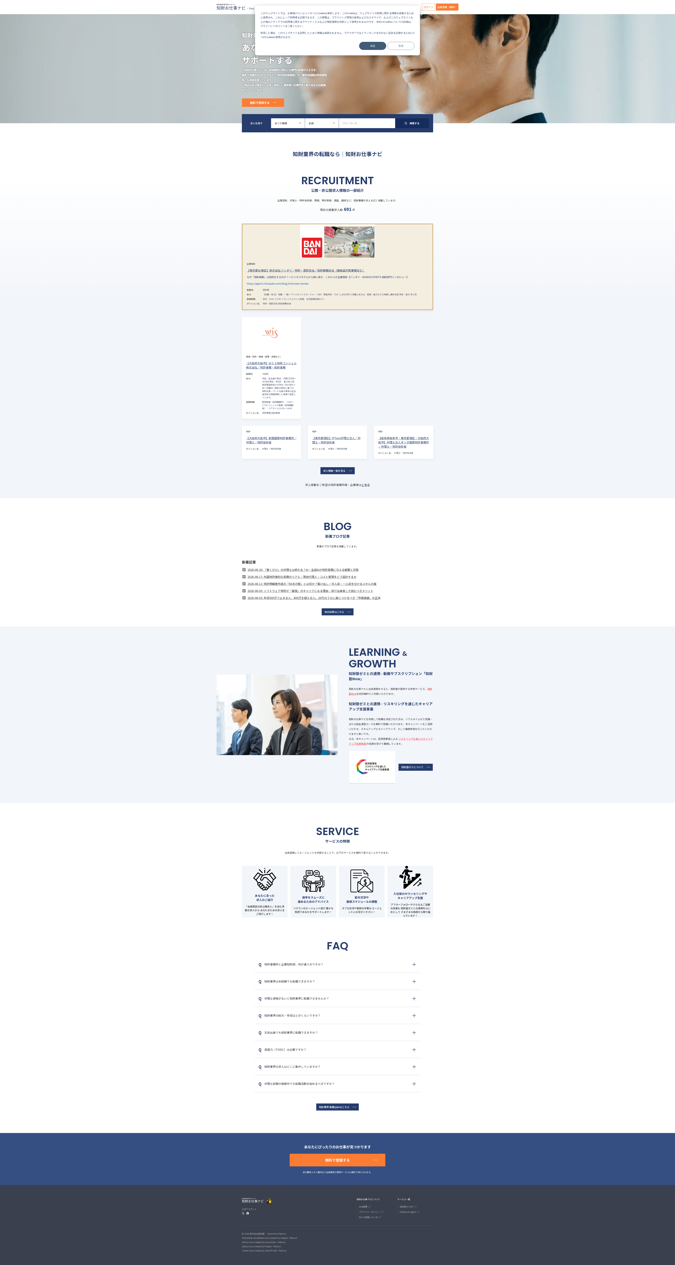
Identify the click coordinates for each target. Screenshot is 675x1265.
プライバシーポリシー (273, 25)
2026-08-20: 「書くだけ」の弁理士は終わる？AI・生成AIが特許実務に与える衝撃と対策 (303, 570)
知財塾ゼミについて (412, 767)
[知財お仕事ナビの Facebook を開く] (247, 1213)
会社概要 (363, 1206)
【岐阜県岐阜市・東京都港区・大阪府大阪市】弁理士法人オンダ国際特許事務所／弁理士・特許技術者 (403, 442)
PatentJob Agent (408, 1211)
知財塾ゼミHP (406, 1206)
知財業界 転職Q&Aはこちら (334, 1107)
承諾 (372, 45)
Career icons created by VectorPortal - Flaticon (264, 1250)
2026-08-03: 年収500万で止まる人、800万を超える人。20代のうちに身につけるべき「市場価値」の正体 (314, 598)
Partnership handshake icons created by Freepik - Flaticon (269, 1237)
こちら (365, 485)
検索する (414, 123)
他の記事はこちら (334, 612)
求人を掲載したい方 (368, 1217)
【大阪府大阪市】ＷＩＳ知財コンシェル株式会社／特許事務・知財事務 (271, 365)
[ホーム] (254, 7)
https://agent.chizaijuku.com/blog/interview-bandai (277, 283)
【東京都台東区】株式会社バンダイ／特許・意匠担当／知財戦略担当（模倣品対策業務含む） (306, 270)
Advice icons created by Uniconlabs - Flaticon (263, 1242)
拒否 (400, 45)
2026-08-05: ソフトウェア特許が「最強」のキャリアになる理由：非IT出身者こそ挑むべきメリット (310, 591)
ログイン (428, 7)
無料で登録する (260, 103)
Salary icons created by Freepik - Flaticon (261, 1246)
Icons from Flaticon (276, 1233)
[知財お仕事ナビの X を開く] (243, 1213)
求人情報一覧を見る (334, 470)
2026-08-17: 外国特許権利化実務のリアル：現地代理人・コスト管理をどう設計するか (302, 577)
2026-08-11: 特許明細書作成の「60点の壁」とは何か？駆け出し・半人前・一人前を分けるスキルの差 (312, 584)
